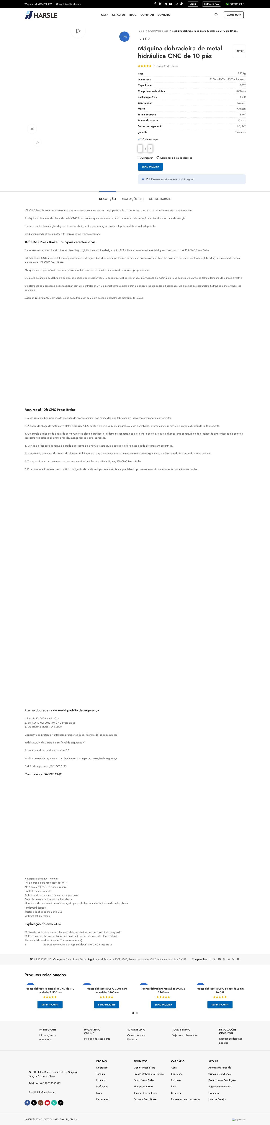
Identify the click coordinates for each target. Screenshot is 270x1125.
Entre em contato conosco (185, 1099)
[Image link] (40, 1062)
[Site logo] (40, 14)
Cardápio (177, 1061)
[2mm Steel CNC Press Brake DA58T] (220, 983)
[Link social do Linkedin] (229, 959)
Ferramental (211, 3)
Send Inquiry (150, 166)
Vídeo (193, 3)
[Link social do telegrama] (237, 959)
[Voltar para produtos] (144, 39)
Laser (99, 1093)
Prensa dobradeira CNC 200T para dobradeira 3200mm (106, 990)
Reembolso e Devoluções (222, 1080)
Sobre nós (176, 1074)
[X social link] (160, 4)
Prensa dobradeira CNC (142, 959)
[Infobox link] (45, 1034)
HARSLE (239, 51)
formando (101, 1080)
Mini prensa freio (143, 1086)
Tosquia (100, 1074)
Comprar (176, 1093)
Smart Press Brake (158, 31)
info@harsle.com (73, 4)
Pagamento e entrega (220, 1086)
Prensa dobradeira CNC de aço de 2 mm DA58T (220, 990)
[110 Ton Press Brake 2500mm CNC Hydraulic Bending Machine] (50, 983)
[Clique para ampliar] (32, 129)
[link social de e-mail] (219, 959)
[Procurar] (216, 15)
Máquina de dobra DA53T (171, 959)
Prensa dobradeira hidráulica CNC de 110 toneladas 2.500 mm (50, 990)
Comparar (214, 1093)
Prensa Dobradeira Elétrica (149, 1074)
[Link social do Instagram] (165, 4)
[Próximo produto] (149, 39)
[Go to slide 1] (133, 1013)
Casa (174, 1067)
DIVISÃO (101, 1061)
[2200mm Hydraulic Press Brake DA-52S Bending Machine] (163, 983)
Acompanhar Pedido (219, 1067)
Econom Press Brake (145, 1099)
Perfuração (102, 1086)
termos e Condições (219, 1074)
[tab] (107, 197)
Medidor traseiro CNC (37, 298)
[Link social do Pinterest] (224, 959)
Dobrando (102, 1067)
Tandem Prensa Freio (145, 1093)
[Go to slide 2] (137, 1013)
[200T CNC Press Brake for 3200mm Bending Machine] (106, 983)
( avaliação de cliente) (166, 66)
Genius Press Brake (144, 1067)
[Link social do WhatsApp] (176, 4)
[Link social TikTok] (181, 4)
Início (141, 31)
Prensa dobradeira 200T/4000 (110, 959)
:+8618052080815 (43, 4)
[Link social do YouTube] (171, 4)
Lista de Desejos (217, 1099)
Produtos (140, 1061)
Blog (173, 1086)
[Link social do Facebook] (155, 4)
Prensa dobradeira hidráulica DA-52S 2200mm (163, 990)
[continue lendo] (140, 39)
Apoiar (213, 1061)
